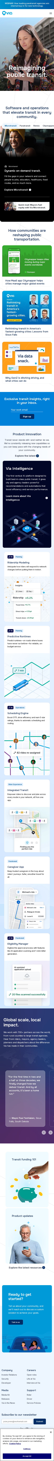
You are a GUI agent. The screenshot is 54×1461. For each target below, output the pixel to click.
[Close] (51, 1432)
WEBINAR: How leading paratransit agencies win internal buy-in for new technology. (27, 4)
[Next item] (50, 1132)
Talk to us (16, 1322)
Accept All (27, 1456)
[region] (27, 1445)
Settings (27, 1449)
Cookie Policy (15, 1443)
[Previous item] (44, 1132)
